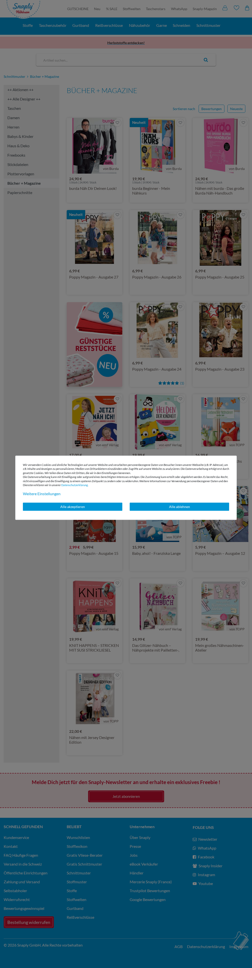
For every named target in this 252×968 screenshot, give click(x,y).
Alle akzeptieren (72, 507)
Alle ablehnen (179, 507)
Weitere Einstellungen (42, 493)
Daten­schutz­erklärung (74, 485)
